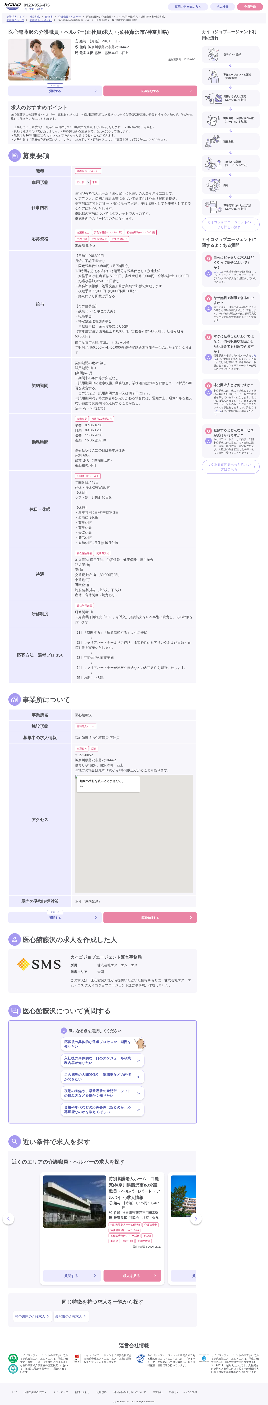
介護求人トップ (15, 16)
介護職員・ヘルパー (69, 16)
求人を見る (131, 1275)
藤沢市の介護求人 (68, 1316)
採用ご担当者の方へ (188, 7)
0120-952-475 (37, 5)
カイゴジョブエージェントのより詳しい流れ (229, 224)
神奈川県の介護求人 (30, 1316)
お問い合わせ (82, 1392)
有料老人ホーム (85, 726)
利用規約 (102, 1392)
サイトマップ (60, 1392)
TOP (14, 1392)
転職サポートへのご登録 (183, 1392)
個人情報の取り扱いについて (129, 1392)
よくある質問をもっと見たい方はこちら (229, 467)
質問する (55, 89)
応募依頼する (150, 91)
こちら (217, 271)
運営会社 (158, 1392)
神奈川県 (35, 16)
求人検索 (222, 7)
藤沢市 (49, 16)
